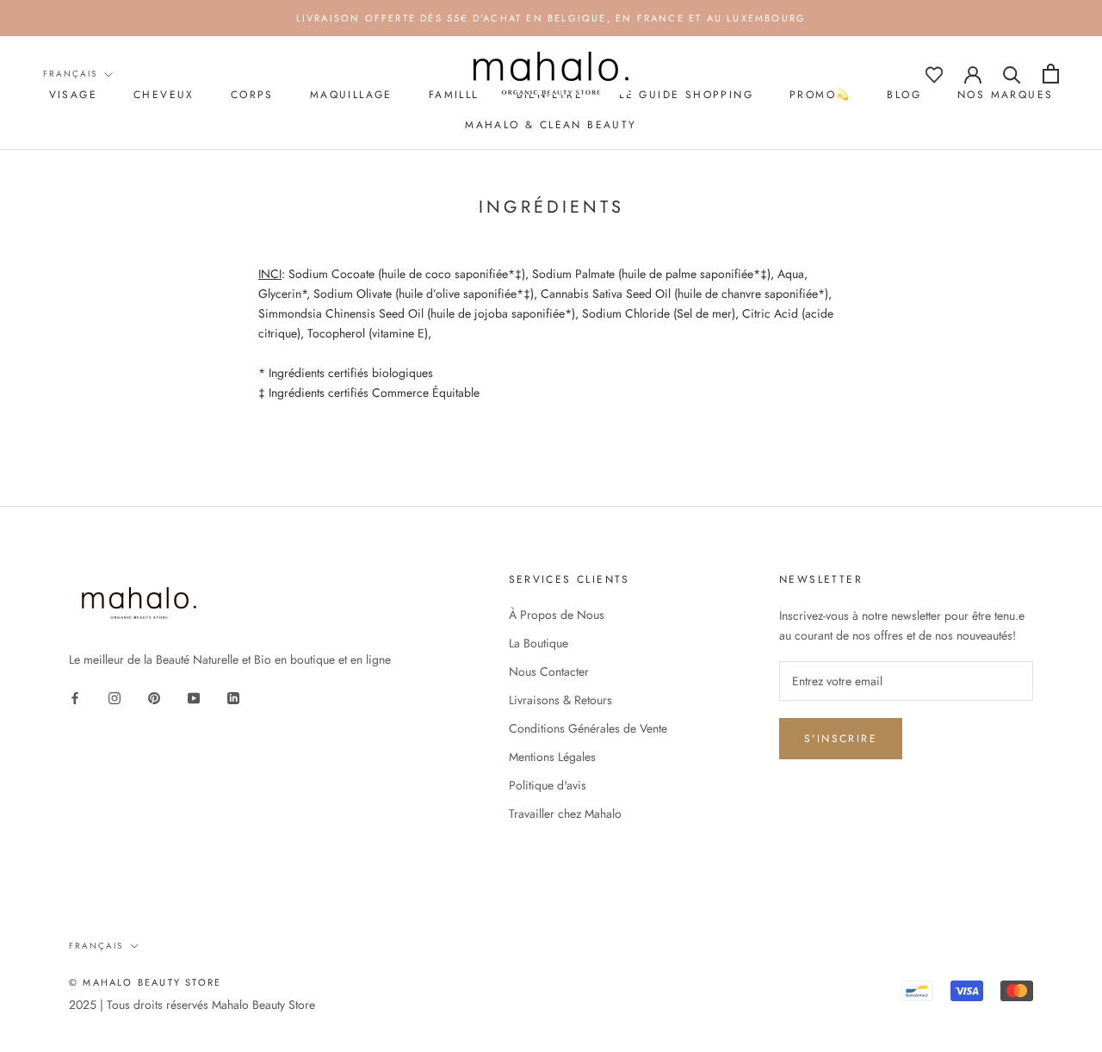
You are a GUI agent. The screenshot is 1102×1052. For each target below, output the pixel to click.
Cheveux (164, 94)
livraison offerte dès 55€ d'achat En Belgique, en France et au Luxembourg (551, 18)
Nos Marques (1005, 94)
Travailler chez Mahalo (565, 813)
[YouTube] (194, 698)
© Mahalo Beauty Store (145, 982)
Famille (454, 94)
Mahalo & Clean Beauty (550, 125)
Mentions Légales (552, 756)
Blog (904, 94)
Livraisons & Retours (560, 700)
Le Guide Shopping (686, 94)
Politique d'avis (547, 785)
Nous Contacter (549, 671)
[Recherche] (1012, 74)
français (70, 73)
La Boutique (538, 643)
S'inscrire (840, 738)
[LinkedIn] (233, 698)
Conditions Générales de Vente (588, 728)
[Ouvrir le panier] (1051, 74)
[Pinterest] (154, 698)
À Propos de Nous (556, 614)
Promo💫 (820, 94)
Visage (73, 94)
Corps (252, 94)
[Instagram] (114, 698)
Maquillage (351, 94)
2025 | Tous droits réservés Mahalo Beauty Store (192, 1004)
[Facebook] (75, 698)
